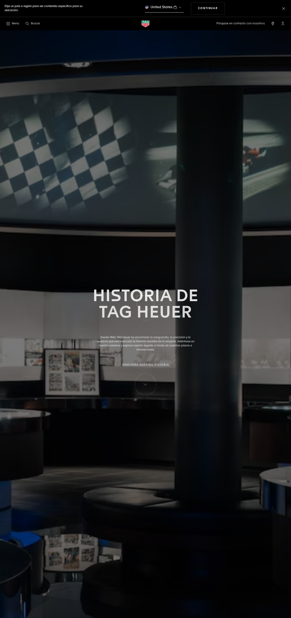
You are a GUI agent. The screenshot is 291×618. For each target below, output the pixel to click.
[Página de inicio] (145, 24)
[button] (282, 23)
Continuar (211, 8)
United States (161, 7)
